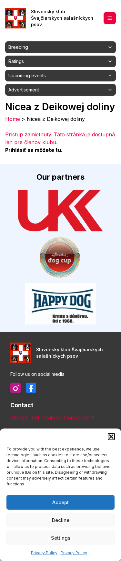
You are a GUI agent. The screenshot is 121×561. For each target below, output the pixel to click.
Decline (60, 520)
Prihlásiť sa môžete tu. (34, 150)
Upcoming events (27, 75)
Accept (60, 502)
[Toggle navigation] (110, 18)
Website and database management (52, 417)
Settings (60, 538)
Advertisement (23, 89)
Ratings (16, 61)
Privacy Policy (44, 552)
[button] (111, 436)
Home (12, 119)
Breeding (18, 47)
